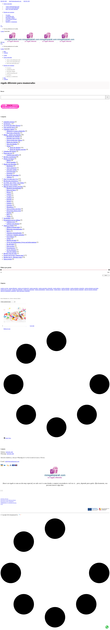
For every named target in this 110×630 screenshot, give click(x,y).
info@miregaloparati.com (15, 1)
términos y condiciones (9, 502)
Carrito (2, 31)
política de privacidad (8, 500)
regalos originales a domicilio (77, 288)
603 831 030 (4, 1)
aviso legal (4, 498)
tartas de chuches (65, 289)
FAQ (2, 504)
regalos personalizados (17, 289)
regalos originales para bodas (91, 288)
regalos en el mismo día (23, 288)
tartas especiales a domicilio (23, 291)
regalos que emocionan (28, 289)
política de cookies (7, 501)
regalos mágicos (57, 288)
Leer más (32, 325)
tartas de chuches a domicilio (77, 289)
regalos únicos (57, 289)
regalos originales (65, 288)
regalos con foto (4, 288)
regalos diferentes (13, 288)
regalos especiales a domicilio (45, 288)
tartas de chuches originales (90, 289)
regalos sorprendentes (40, 289)
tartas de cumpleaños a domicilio (8, 291)
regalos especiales (33, 288)
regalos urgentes (49, 289)
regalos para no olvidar (6, 289)
